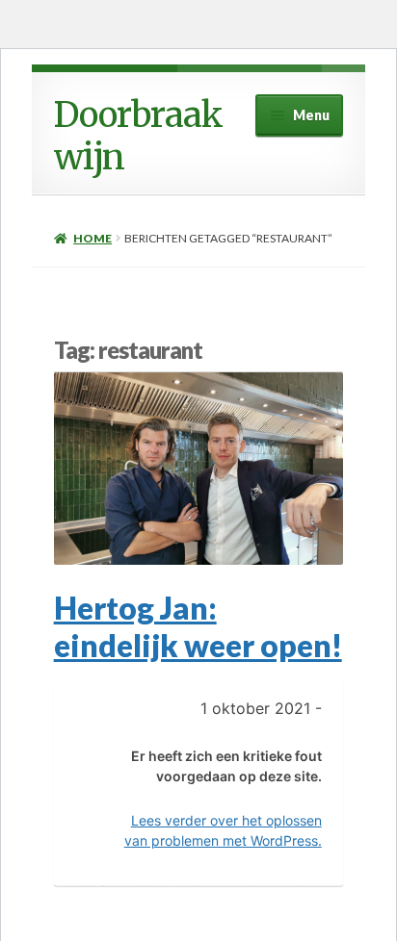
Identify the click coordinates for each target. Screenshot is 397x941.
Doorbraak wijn (138, 136)
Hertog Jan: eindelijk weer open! (198, 626)
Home (92, 238)
